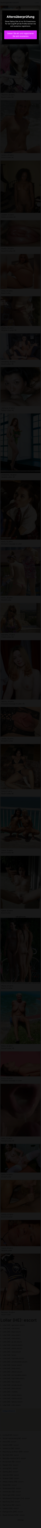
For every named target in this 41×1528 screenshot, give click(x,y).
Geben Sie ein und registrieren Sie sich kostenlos (20, 34)
